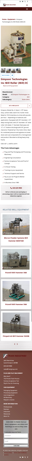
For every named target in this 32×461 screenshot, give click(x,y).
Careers (6, 455)
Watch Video (6, 75)
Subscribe (16, 445)
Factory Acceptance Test (11, 381)
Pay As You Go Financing (11, 383)
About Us (6, 416)
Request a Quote (9, 400)
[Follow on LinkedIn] (20, 1)
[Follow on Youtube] (22, 1)
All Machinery (8, 397)
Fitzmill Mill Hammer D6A (16, 272)
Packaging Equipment (10, 390)
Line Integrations (9, 395)
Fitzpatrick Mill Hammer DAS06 (16, 336)
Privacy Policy (8, 452)
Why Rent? (7, 376)
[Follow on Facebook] (27, 1)
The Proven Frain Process (11, 379)
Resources (7, 414)
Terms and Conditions (20, 452)
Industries (7, 411)
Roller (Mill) (26, 99)
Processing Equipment (11, 393)
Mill (28, 97)
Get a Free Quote (14, 105)
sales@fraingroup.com (11, 369)
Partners (6, 409)
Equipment (11, 19)
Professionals (8, 407)
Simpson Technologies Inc (21, 94)
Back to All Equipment (10, 86)
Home (4, 19)
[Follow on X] (25, 1)
